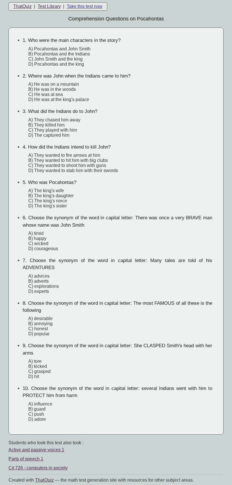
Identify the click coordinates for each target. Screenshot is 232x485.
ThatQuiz (22, 6)
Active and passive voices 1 (36, 449)
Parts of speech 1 (25, 458)
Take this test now (84, 6)
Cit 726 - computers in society (38, 467)
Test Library (49, 6)
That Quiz (44, 480)
